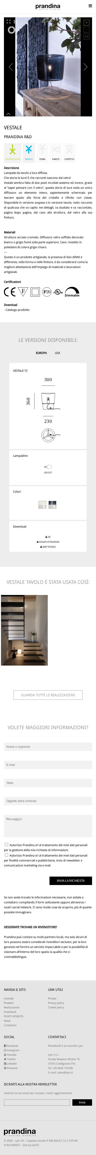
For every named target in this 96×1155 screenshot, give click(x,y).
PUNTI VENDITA (13, 1016)
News (7, 1020)
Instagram (12, 1050)
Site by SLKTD (31, 1145)
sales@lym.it (65, 1072)
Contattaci (10, 1025)
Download (10, 1012)
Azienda (9, 998)
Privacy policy (56, 1003)
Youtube (11, 1054)
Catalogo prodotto (18, 310)
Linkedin (11, 1063)
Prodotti (9, 1003)
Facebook (12, 1046)
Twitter (11, 1059)
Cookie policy (56, 1007)
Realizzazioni (11, 1007)
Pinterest (12, 1068)
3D (48, 537)
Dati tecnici (49, 547)
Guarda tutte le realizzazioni (48, 695)
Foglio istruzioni (49, 542)
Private (52, 998)
